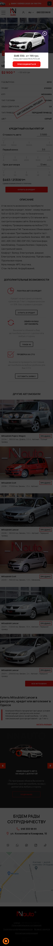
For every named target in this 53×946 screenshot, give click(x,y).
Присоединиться (26, 64)
